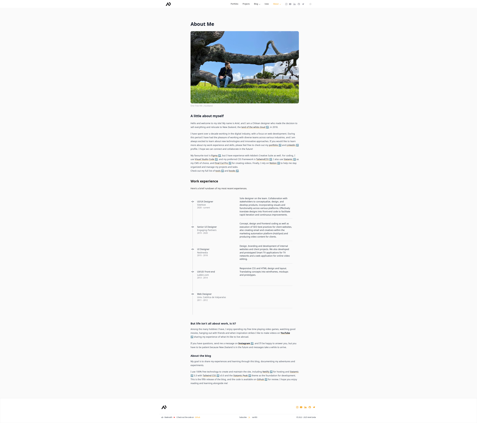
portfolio (273, 145)
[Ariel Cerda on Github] (298, 4)
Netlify (265, 371)
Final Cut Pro (221, 163)
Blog (256, 4)
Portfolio (234, 4)
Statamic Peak (240, 375)
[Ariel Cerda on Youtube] (290, 4)
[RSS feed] (249, 417)
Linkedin (291, 145)
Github (260, 379)
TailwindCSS (262, 159)
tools (217, 170)
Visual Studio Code (204, 159)
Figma (214, 155)
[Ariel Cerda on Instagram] (286, 4)
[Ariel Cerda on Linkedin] (294, 4)
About (276, 4)
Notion (273, 163)
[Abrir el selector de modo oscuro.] (310, 4)
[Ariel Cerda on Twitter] (303, 4)
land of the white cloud (253, 127)
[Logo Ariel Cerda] (168, 4)
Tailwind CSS (209, 375)
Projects (246, 4)
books (232, 170)
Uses (267, 4)
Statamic (288, 159)
